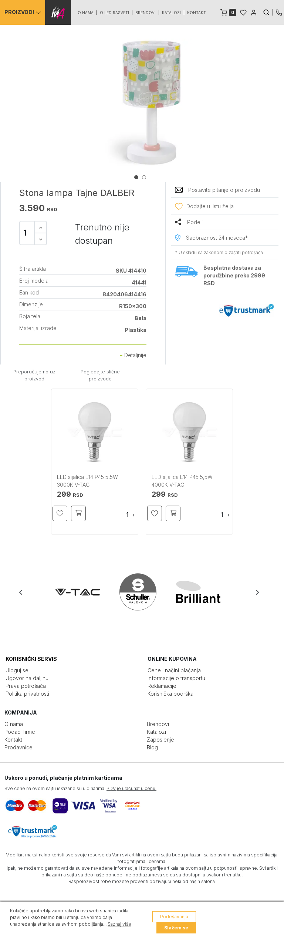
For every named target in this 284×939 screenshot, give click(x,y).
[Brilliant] (202, 591)
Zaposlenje (160, 739)
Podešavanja (174, 916)
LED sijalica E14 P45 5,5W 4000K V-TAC (182, 481)
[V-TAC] (81, 591)
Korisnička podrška (170, 693)
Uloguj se (17, 670)
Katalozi (171, 12)
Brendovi (145, 12)
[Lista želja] (243, 12)
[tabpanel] (142, 104)
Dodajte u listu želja (210, 206)
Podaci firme (19, 732)
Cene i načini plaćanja (174, 670)
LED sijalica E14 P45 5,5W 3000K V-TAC (87, 481)
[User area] (253, 12)
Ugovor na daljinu (27, 678)
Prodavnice (18, 747)
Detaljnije (134, 355)
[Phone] (278, 12)
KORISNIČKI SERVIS (31, 659)
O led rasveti (114, 12)
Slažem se (176, 927)
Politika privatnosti (27, 693)
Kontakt (196, 12)
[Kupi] (78, 513)
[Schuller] (142, 591)
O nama (86, 12)
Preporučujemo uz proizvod (34, 375)
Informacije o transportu (176, 678)
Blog (152, 747)
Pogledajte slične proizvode (100, 375)
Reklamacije (162, 686)
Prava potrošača (26, 686)
